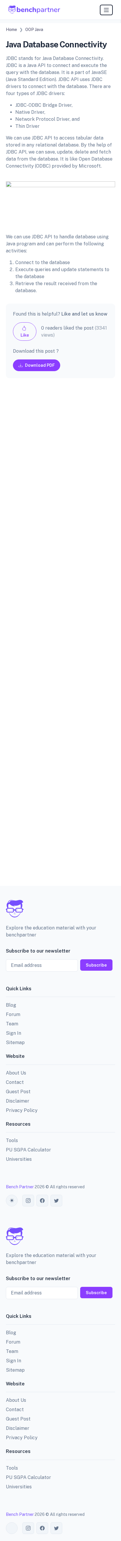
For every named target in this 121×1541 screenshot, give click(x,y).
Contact (15, 1082)
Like (25, 335)
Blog (11, 1005)
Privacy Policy (22, 1110)
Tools (12, 1140)
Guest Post (18, 1091)
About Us (16, 1073)
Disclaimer (17, 1101)
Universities (19, 1159)
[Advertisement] (60, 637)
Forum (13, 1014)
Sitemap (15, 1042)
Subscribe (96, 965)
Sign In (13, 1033)
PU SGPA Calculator (28, 1150)
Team (12, 1024)
